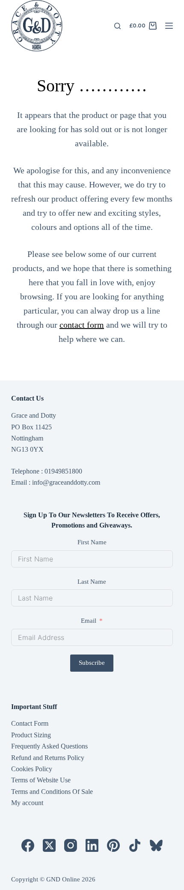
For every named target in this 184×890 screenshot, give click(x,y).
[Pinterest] (113, 845)
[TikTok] (134, 845)
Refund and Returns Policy (47, 757)
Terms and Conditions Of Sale (52, 791)
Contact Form (29, 723)
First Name (92, 542)
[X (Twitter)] (49, 845)
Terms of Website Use (41, 780)
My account (27, 802)
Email (88, 620)
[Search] (117, 26)
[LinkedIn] (92, 845)
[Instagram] (70, 845)
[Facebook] (27, 845)
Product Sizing (31, 735)
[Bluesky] (156, 845)
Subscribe (92, 662)
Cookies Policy (31, 768)
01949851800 (63, 471)
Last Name (91, 581)
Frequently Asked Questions (49, 746)
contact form (81, 324)
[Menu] (169, 26)
